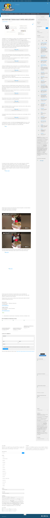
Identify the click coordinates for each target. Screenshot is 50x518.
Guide (39, 144)
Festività (42, 419)
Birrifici (38, 13)
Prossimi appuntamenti (44, 42)
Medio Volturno (41, 145)
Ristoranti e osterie (41, 151)
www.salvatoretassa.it (6, 310)
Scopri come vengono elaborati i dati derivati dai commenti (25, 351)
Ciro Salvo (46, 417)
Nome (4, 341)
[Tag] (46, 41)
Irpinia (45, 144)
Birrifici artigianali (42, 139)
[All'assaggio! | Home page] (8, 7)
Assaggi (46, 137)
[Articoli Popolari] (42, 41)
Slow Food (41, 152)
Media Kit (4, 471)
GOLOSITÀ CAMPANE (44, 109)
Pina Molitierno (45, 147)
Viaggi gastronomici (40, 154)
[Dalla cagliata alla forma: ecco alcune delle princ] (45, 231)
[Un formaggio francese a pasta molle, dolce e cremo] (39, 180)
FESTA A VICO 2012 (43, 121)
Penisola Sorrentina (40, 147)
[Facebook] (41, 516)
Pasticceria (44, 146)
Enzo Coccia (39, 419)
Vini (39, 155)
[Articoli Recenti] (39, 41)
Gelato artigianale (43, 143)
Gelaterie (7, 13)
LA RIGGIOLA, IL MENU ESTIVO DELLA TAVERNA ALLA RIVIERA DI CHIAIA (44, 87)
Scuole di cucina (43, 103)
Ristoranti (23, 13)
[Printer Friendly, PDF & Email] (3, 312)
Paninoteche (11, 13)
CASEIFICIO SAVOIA (43, 100)
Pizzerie (20, 13)
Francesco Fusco (42, 420)
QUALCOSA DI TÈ (43, 134)
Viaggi (42, 66)
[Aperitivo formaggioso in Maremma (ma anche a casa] (45, 322)
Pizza (38, 148)
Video (38, 155)
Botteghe (3, 13)
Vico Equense (45, 154)
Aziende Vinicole (33, 13)
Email (20, 341)
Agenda (39, 137)
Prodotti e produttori (44, 65)
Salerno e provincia (7, 504)
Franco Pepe (46, 142)
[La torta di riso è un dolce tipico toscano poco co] (39, 303)
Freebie (4, 467)
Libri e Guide (42, 72)
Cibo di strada (43, 417)
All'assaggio (42, 116)
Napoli (45, 145)
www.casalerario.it (5, 305)
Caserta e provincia (11, 497)
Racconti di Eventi (9, 503)
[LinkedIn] (44, 516)
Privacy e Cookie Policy (6, 478)
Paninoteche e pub (39, 146)
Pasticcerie (16, 13)
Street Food (28, 13)
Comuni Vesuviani (43, 418)
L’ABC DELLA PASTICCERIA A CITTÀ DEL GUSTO (44, 105)
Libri (38, 145)
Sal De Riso (42, 151)
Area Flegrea (43, 137)
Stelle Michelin (16, 504)
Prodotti (42, 148)
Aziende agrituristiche (39, 138)
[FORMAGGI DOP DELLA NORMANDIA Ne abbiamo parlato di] (45, 189)
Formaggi (39, 142)
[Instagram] (43, 516)
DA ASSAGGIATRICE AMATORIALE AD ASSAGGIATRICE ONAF (44, 96)
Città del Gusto (38, 418)
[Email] (46, 516)
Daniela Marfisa (5, 21)
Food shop (44, 419)
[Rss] (47, 516)
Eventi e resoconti (43, 55)
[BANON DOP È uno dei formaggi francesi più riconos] (39, 252)
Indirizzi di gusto (42, 144)
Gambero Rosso (39, 143)
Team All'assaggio (44, 153)
